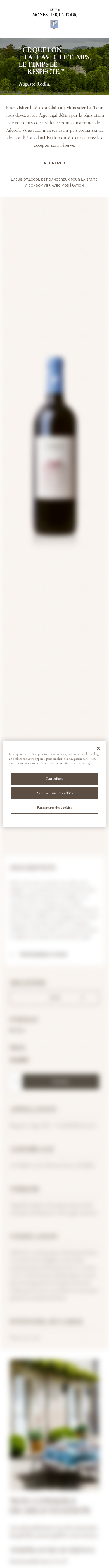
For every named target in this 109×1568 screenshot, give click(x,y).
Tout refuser (54, 778)
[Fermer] (98, 748)
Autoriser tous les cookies (54, 793)
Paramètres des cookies (54, 807)
